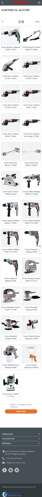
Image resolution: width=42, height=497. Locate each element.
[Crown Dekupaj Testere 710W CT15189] (10, 296)
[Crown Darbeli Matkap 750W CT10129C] (10, 238)
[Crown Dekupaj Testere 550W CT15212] (31, 267)
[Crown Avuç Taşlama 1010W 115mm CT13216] (10, 65)
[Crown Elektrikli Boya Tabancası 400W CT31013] (31, 325)
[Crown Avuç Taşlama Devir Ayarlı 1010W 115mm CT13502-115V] (31, 122)
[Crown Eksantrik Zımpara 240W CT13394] (31, 296)
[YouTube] (17, 470)
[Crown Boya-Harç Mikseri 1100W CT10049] (10, 151)
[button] (19, 21)
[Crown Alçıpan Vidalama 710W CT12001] (10, 36)
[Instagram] (10, 470)
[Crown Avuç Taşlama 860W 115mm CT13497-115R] (10, 122)
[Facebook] (4, 470)
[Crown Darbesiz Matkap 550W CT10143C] (10, 267)
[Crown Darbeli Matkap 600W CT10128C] (31, 209)
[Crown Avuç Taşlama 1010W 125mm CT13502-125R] (10, 93)
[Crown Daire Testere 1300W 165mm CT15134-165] (10, 180)
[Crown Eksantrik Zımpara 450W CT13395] (10, 325)
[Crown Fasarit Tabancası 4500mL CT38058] (31, 354)
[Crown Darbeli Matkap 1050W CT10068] (31, 180)
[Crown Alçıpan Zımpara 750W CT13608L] (31, 36)
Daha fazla (21, 411)
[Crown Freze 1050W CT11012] (10, 382)
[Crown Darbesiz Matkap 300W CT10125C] (31, 238)
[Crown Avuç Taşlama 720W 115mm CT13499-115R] (31, 93)
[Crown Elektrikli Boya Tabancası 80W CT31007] (10, 354)
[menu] (39, 2)
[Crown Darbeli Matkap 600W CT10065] (10, 209)
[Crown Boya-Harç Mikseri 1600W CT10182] (31, 151)
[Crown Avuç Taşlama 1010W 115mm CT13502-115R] (31, 65)
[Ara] (2, 3)
